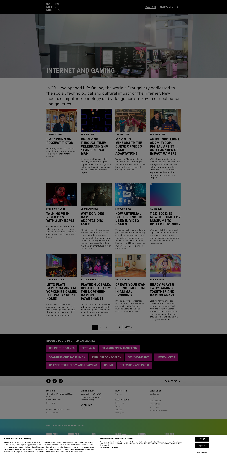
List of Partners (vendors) (109, 447)
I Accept (202, 439)
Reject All (202, 446)
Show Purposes (202, 452)
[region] (113, 446)
